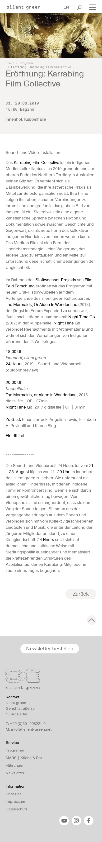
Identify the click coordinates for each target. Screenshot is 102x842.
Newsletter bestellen (49, 649)
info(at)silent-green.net (31, 729)
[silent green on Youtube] (64, 820)
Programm (26, 63)
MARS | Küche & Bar (24, 758)
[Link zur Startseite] (26, 6)
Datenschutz (16, 809)
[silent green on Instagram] (76, 820)
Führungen (15, 765)
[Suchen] (80, 7)
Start (10, 63)
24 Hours (66, 465)
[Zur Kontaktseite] (49, 680)
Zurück (81, 594)
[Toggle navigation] (91, 7)
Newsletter (15, 773)
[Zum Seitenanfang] (91, 620)
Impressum (15, 801)
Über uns (13, 794)
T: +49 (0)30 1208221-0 (26, 723)
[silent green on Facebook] (88, 820)
